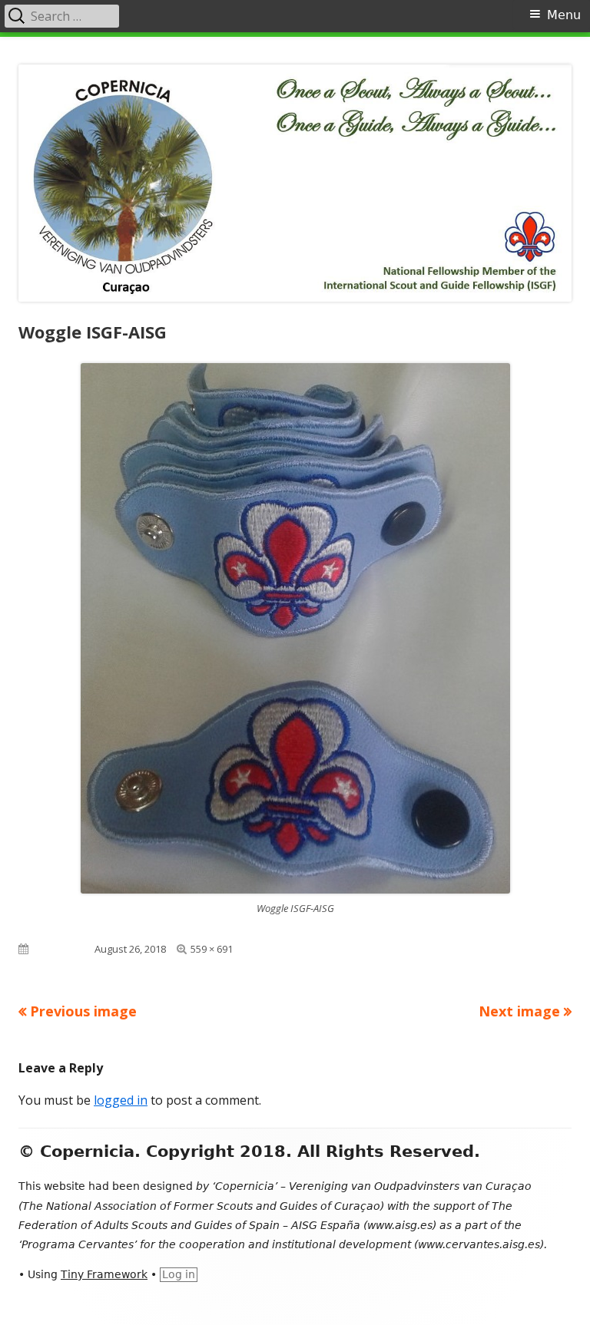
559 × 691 (212, 949)
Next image (519, 1011)
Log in (178, 1274)
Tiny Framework (104, 1274)
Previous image (83, 1011)
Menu (564, 15)
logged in (121, 1100)
